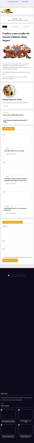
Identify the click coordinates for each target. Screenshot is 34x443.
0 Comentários (6, 29)
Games (4, 26)
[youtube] (23, 5)
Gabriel (7, 148)
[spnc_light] (32, 11)
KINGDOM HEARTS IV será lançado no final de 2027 (15, 209)
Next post (5, 117)
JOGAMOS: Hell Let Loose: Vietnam (14, 151)
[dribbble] (17, 5)
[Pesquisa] (29, 11)
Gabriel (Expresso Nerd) (15, 26)
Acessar (2, 403)
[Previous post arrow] (30, 114)
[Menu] (24, 11)
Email (3, 249)
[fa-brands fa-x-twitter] (13, 5)
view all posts (5, 106)
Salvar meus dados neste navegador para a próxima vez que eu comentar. (18, 257)
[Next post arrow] (30, 121)
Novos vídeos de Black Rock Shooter (13, 115)
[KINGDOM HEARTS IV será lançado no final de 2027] (17, 198)
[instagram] (20, 5)
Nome (3, 240)
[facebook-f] (10, 5)
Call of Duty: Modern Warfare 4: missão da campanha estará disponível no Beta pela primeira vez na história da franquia (16, 179)
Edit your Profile (23, 102)
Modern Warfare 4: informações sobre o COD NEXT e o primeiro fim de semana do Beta (8, 421)
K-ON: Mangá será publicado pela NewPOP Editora (15, 121)
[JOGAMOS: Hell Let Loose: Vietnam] (17, 140)
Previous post (6, 112)
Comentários (4, 226)
